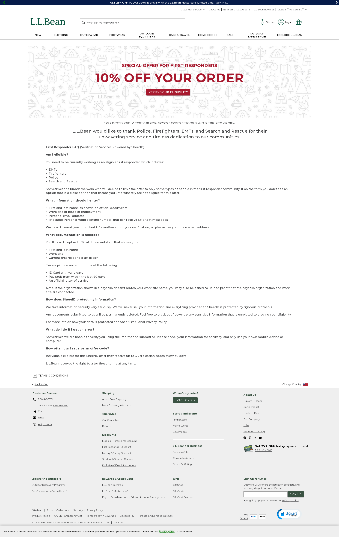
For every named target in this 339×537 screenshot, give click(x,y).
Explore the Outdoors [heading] (46, 478)
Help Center (45, 424)
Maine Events (180, 425)
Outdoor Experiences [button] (257, 35)
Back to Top (41, 384)
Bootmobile (180, 431)
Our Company (251, 419)
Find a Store (180, 419)
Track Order (185, 400)
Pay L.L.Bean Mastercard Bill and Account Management (134, 497)
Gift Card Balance (183, 497)
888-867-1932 (60, 405)
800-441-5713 (45, 399)
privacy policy (167, 531)
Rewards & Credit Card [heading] (117, 478)
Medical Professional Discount (119, 440)
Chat (40, 411)
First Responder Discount (116, 446)
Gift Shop (178, 484)
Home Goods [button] (207, 35)
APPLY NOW (263, 450)
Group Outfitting (182, 464)
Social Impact (251, 406)
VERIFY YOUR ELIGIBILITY (168, 92)
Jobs (246, 425)
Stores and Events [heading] (185, 413)
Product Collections (57, 510)
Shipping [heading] (108, 393)
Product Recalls (41, 515)
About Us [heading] (249, 394)
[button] (289, 514)
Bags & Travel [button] (179, 35)
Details (278, 488)
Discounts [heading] (109, 434)
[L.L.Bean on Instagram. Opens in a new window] (255, 437)
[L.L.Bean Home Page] (48, 22)
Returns (106, 426)
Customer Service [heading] (44, 393)
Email (41, 417)
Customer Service (191, 9)
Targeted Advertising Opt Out (155, 515)
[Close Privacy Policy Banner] (333, 532)
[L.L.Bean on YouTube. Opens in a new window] (260, 437)
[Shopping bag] (300, 22)
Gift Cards (214, 9)
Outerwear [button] (89, 35)
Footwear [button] (117, 35)
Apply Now (221, 2)
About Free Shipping (114, 399)
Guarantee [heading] (109, 414)
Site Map (37, 510)
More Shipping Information (117, 405)
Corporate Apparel (184, 458)
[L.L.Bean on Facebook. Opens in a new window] (244, 437)
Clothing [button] (61, 35)
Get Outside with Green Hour (49, 490)
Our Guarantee (110, 420)
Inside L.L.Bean (251, 413)
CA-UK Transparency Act (68, 515)
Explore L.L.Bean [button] (289, 35)
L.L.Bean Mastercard (115, 490)
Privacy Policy (290, 500)
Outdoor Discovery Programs (48, 484)
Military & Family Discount (116, 453)
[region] (169, 2)
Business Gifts (180, 452)
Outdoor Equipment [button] (147, 35)
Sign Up (296, 494)
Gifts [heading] (176, 478)
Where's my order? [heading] (185, 393)
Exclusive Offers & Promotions (119, 465)
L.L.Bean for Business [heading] (187, 446)
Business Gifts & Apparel (237, 9)
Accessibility (127, 515)
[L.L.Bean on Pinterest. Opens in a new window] (250, 437)
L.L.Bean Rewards (264, 9)
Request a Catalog (254, 431)
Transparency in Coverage (101, 515)
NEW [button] (38, 35)
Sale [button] (230, 35)
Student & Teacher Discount (118, 459)
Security (78, 510)
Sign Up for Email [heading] (254, 478)
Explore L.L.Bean (253, 400)
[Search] (84, 23)
